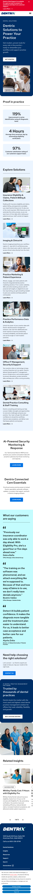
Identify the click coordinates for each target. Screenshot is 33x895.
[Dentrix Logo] (14, 829)
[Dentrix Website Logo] (8, 14)
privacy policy (13, 874)
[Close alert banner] (29, 1)
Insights (5, 851)
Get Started (9, 59)
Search (5, 862)
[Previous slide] (10, 820)
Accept (16, 889)
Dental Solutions (8, 847)
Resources (6, 854)
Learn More (16, 465)
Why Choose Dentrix (12, 716)
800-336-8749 (15, 841)
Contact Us (9, 673)
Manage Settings (16, 886)
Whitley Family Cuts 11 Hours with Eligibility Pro (16, 792)
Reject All (16, 892)
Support (5, 858)
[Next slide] (22, 820)
